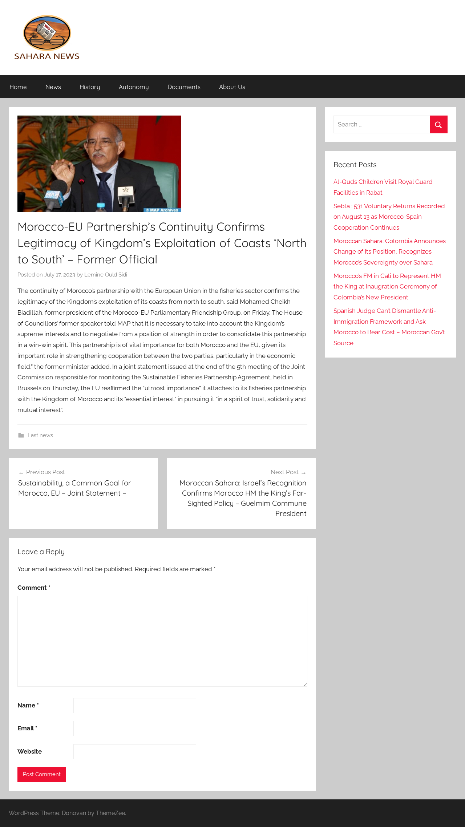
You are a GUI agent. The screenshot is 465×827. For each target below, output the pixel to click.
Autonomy (134, 86)
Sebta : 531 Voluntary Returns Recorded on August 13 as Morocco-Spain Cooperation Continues (389, 216)
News (53, 86)
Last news (40, 435)
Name (28, 705)
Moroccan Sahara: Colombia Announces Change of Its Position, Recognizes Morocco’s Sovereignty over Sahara (389, 251)
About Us (232, 86)
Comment (33, 587)
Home (18, 86)
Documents (184, 86)
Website (29, 751)
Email (27, 728)
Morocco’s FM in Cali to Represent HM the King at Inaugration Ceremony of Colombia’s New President (387, 286)
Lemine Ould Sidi (105, 274)
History (90, 86)
